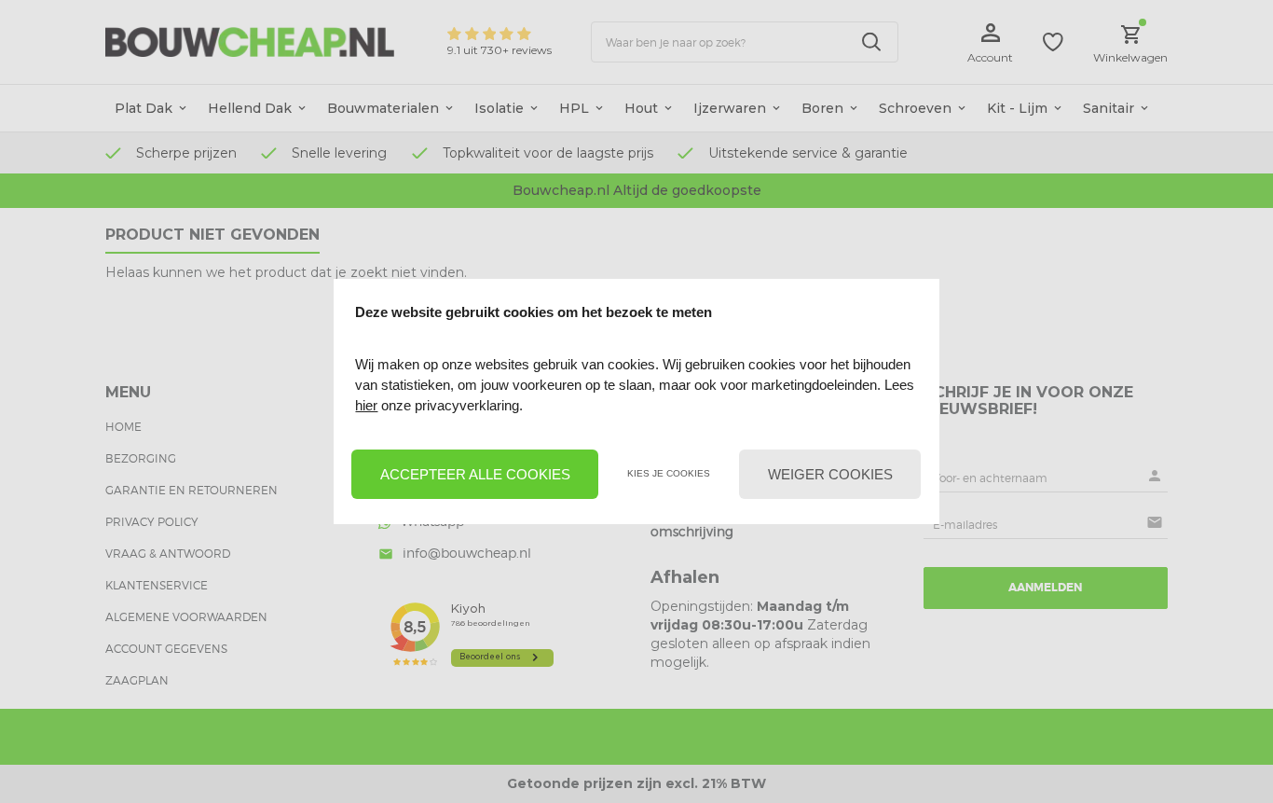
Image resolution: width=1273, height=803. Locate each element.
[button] (474, 475)
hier (366, 405)
